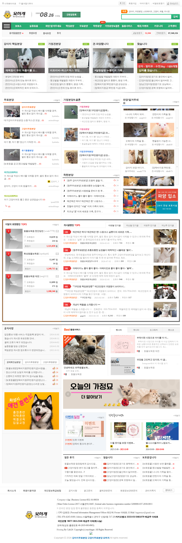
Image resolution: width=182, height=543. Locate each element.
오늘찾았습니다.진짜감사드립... (80, 480)
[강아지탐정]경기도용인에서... (121, 468)
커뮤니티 (158, 26)
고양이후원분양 (70, 243)
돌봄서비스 (127, 26)
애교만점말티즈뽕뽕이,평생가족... (67, 84)
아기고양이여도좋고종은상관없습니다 (23, 199)
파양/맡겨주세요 (53, 26)
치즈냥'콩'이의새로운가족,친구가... (85, 211)
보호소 (18, 26)
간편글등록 (71, 14)
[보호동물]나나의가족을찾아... (157, 472)
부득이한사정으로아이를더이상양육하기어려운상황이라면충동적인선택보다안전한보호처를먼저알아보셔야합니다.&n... (158, 344)
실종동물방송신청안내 (15, 346)
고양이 (156, 11)
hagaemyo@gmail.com (145, 512)
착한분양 (97, 26)
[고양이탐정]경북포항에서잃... (121, 480)
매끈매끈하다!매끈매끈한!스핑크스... (86, 201)
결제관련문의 (105, 490)
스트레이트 (147, 11)
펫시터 (119, 330)
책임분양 (70, 26)
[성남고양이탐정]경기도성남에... (122, 476)
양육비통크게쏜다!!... (83, 444)
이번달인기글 (114, 225)
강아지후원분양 (32, 362)
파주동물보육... (72, 371)
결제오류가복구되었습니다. (18, 342)
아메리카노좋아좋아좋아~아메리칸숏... (86, 196)
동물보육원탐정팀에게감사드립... (81, 464)
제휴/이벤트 (143, 26)
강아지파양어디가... (135, 154)
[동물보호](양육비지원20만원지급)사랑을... (26, 368)
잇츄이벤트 (78, 440)
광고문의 (88, 490)
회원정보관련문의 (128, 490)
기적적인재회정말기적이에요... (80, 476)
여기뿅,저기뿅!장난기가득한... (96, 137)
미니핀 (167, 11)
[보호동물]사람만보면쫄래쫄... (157, 464)
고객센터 (172, 26)
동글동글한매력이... (162, 181)
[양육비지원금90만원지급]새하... (111, 88)
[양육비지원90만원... (162, 154)
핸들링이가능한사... (162, 128)
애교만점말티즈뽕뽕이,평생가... (96, 121)
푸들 (161, 11)
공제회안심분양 (13, 362)
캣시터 (136, 330)
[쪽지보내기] (57, 231)
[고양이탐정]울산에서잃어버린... (122, 472)
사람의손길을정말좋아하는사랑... (97, 163)
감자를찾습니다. (148, 70)
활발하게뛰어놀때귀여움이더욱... (97, 166)
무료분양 (138, 11)
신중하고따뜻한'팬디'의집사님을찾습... (25, 376)
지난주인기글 (168, 225)
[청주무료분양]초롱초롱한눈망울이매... (86, 185)
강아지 (131, 11)
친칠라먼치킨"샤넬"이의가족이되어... (86, 206)
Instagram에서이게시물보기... (157, 363)
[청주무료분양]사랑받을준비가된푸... (85, 191)
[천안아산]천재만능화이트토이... (21, 80)
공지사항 (73, 490)
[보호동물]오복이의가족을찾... (157, 480)
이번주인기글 (150, 225)
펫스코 (171, 330)
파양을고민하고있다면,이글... (152, 359)
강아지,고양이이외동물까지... (19, 186)
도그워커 (154, 330)
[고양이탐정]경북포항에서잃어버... (156, 88)
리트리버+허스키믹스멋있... (66, 70)
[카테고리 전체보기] (6, 26)
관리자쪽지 (150, 490)
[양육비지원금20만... (135, 181)
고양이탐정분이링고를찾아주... (83, 468)
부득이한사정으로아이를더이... (152, 337)
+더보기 (56, 100)
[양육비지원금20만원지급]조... (94, 133)
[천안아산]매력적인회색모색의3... (22, 88)
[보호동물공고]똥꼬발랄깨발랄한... (21, 164)
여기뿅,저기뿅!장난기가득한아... (21, 142)
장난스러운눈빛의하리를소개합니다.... (25, 372)
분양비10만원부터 (14, 76)
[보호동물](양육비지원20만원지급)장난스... (26, 380)
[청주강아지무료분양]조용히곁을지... (85, 180)
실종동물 (34, 26)
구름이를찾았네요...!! (75, 472)
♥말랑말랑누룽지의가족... (109, 70)
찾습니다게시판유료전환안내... (19, 338)
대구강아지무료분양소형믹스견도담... (22, 120)
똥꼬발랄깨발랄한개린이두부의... (67, 80)
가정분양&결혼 (112, 26)
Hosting (60, 529)
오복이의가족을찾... (135, 128)
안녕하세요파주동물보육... (76, 367)
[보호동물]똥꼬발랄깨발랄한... (157, 468)
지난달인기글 (132, 225)
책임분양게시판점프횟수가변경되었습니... (25, 350)
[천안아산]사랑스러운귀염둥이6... (22, 84)
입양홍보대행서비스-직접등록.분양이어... (24, 334)
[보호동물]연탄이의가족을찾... (157, 476)
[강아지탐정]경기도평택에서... (121, 464)
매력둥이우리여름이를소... (21, 70)
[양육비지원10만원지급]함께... (94, 110)
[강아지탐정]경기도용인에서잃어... (156, 76)
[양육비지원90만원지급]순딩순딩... (112, 84)
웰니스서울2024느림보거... (158, 443)
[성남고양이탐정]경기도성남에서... (156, 84)
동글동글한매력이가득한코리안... (97, 144)
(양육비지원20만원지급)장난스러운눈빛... (26, 384)
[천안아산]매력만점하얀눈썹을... (66, 76)
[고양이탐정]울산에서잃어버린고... (156, 80)
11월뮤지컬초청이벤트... (122, 443)
